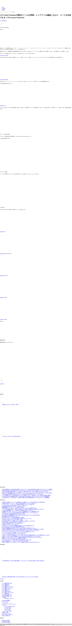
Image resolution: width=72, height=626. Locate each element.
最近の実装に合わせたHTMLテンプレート (10, 516)
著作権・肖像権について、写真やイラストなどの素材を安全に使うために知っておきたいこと (21, 542)
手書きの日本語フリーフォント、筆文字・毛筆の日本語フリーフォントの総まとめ (19, 503)
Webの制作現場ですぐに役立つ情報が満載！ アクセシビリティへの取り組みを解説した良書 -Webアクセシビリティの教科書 (27, 489)
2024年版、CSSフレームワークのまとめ (10, 524)
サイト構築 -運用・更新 (7, 594)
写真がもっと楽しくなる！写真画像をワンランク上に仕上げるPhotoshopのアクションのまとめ (21, 536)
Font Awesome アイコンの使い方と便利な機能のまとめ (13, 526)
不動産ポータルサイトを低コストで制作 (10, 404)
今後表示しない (54, 624)
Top (3, 7)
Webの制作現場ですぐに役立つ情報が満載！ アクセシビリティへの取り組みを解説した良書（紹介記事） (23, 560)
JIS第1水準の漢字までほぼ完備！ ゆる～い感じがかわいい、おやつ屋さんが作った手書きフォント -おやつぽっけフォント (26, 490)
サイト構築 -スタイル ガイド (8, 592)
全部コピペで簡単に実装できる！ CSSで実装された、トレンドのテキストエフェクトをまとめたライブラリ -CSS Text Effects (27, 492)
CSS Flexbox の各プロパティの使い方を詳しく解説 (12, 519)
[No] (62, 624)
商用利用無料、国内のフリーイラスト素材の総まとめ (13, 506)
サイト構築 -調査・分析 (7, 583)
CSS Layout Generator (4, 55)
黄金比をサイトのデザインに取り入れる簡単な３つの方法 (14, 538)
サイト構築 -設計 (5, 584)
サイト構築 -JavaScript (6, 591)
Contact (3, 9)
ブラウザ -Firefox (7, 607)
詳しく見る (59, 624)
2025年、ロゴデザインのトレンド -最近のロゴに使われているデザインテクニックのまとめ (20, 530)
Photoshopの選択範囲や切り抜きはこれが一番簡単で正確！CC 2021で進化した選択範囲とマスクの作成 (22, 529)
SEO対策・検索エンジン (7, 596)
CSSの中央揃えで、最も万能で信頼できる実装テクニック (13, 522)
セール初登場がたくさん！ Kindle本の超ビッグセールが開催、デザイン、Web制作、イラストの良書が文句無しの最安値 (26, 495)
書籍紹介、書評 (5, 612)
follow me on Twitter (6, 620)
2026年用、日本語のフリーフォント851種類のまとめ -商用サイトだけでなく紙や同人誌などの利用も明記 (23, 502)
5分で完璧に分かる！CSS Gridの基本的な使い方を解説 (13, 517)
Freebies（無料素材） (6, 600)
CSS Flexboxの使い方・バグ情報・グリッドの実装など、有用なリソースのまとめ (18, 520)
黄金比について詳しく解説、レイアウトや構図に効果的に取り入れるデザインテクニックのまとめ (22, 537)
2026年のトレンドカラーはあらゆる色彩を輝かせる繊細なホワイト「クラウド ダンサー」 (20, 512)
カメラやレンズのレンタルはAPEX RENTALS (11, 436)
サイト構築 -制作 (5, 585)
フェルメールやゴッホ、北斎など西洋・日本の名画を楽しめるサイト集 (16, 539)
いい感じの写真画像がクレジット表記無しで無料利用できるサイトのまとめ (17, 510)
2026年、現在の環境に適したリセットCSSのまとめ (12, 523)
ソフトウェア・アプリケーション (9, 603)
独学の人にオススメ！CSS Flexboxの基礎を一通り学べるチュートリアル (16, 518)
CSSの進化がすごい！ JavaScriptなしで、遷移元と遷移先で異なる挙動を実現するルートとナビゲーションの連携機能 (25, 497)
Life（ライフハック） (6, 613)
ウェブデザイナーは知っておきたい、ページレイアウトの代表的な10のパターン (18, 531)
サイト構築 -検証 (5, 593)
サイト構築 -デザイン (6, 589)
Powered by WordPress (6, 622)
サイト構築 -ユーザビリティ (8, 586)
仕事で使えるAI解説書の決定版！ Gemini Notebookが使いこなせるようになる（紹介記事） (20, 576)
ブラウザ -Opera (7, 608)
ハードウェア (5, 602)
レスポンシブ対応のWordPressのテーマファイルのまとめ (13, 533)
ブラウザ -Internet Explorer (9, 606)
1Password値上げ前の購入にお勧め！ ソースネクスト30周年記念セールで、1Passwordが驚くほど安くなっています (25, 491)
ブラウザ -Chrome (7, 610)
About (3, 10)
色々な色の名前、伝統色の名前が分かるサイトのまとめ (13, 513)
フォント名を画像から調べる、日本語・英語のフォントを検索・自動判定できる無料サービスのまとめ (23, 509)
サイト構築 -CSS (3, 20)
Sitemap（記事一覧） (6, 615)
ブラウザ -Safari (7, 609)
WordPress (4, 597)
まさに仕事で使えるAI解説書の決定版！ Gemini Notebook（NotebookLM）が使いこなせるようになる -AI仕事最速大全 (26, 496)
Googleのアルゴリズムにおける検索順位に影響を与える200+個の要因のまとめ (18, 525)
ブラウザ (4, 605)
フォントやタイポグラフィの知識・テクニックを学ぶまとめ (14, 532)
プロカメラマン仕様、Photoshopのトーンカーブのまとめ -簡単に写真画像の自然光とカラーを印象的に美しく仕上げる (26, 535)
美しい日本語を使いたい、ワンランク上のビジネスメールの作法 (15, 540)
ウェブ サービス (5, 601)
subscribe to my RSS (6, 621)
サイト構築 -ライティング (7, 587)
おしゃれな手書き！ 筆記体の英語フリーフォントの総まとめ (14, 505)
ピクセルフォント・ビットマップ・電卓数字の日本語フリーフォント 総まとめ (18, 504)
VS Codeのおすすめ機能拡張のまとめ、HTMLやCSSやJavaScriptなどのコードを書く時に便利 (21, 515)
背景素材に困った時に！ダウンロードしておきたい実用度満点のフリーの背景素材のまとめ (20, 511)
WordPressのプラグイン (9, 598)
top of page (2, 383)
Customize (2, 105)
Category (4, 8)
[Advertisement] (36, 39)
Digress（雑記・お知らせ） (7, 614)
